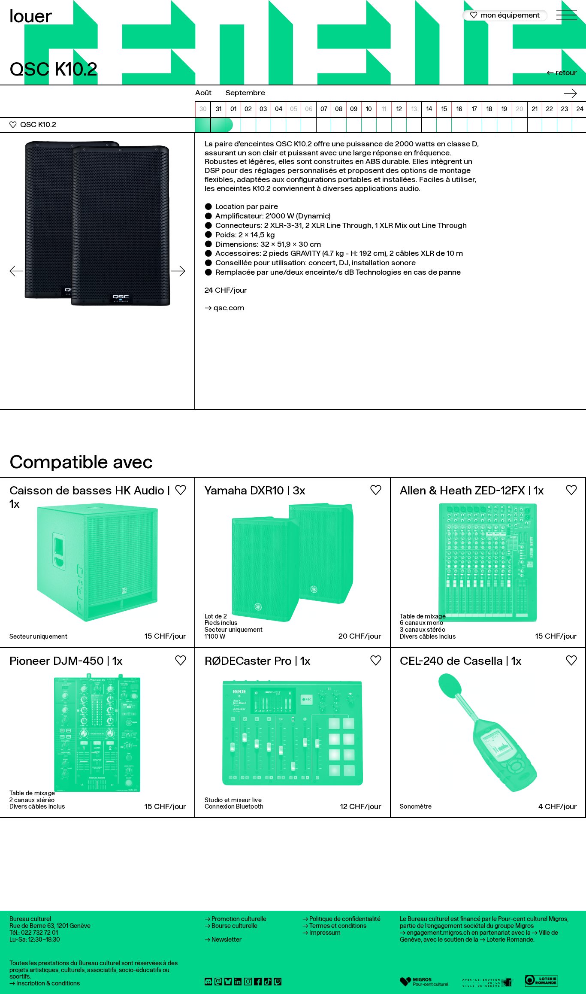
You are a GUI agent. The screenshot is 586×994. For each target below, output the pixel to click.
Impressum (325, 933)
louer (30, 17)
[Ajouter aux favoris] (12, 125)
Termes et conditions (337, 926)
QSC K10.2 (38, 125)
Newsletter (226, 939)
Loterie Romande (509, 939)
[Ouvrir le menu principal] (566, 10)
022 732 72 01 (39, 933)
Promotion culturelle (238, 919)
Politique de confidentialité (345, 919)
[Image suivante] (178, 271)
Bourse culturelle (234, 926)
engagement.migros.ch (438, 933)
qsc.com (229, 308)
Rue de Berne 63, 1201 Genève (50, 926)
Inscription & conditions (48, 983)
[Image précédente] (16, 271)
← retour (562, 73)
